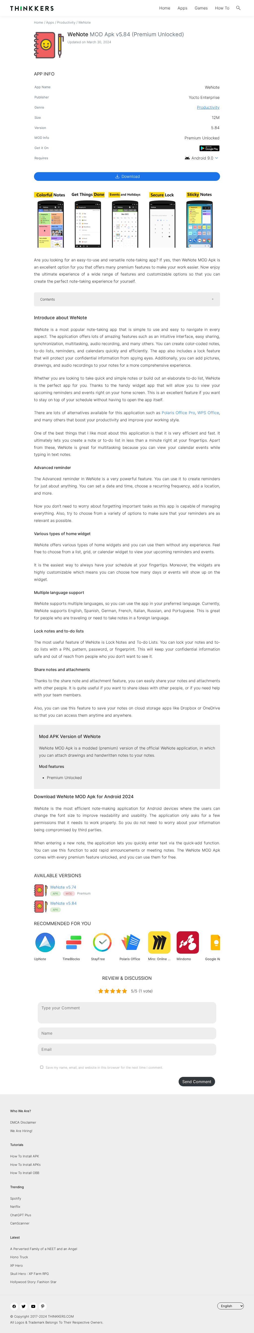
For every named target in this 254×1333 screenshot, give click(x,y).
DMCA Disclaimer (23, 1122)
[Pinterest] (43, 1306)
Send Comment (196, 1081)
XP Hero (16, 1265)
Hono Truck (19, 1257)
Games (201, 7)
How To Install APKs (25, 1165)
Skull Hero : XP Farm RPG (29, 1274)
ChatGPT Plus (20, 1215)
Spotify (15, 1198)
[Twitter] (24, 1306)
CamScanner (20, 1223)
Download (127, 176)
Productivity (66, 22)
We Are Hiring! (21, 1131)
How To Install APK (24, 1156)
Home (164, 7)
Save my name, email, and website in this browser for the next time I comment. (104, 1067)
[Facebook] (14, 1306)
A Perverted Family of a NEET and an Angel (43, 1249)
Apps (182, 7)
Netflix (15, 1207)
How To (222, 7)
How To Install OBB (24, 1173)
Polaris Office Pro (178, 412)
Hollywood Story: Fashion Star (33, 1282)
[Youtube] (33, 1306)
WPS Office (208, 412)
